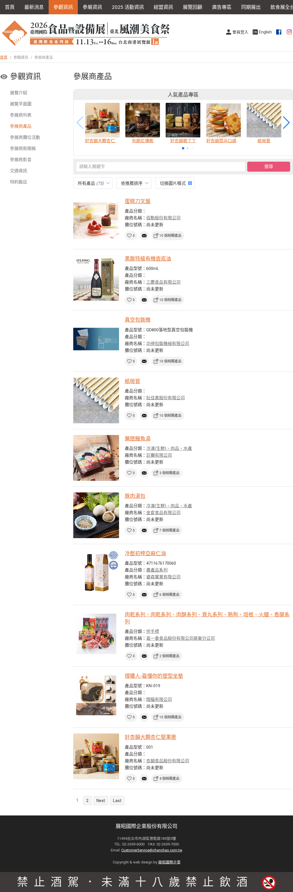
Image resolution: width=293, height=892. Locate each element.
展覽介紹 (18, 92)
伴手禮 (152, 631)
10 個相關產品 (170, 236)
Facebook (279, 32)
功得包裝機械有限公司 (167, 343)
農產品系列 (157, 570)
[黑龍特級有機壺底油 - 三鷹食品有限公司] (96, 278)
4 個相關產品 (169, 779)
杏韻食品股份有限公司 (167, 760)
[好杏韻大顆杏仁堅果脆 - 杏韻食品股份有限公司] (96, 756)
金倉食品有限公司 (163, 512)
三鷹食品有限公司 (163, 282)
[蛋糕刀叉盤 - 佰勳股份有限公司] (96, 220)
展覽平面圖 (20, 104)
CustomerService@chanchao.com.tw (151, 850)
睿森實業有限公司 (163, 577)
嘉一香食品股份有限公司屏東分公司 (180, 638)
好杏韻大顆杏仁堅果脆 (150, 737)
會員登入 (240, 32)
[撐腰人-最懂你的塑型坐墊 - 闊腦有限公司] (96, 695)
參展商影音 (20, 159)
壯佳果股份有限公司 (165, 397)
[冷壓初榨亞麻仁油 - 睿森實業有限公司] (96, 573)
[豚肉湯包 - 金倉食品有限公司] (96, 515)
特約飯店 (18, 182)
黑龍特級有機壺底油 (148, 259)
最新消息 (34, 7)
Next (100, 800)
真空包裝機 (138, 320)
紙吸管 (132, 381)
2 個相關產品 (169, 656)
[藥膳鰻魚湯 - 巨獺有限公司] (96, 458)
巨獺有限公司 (159, 455)
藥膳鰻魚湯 (138, 439)
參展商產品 (20, 126)
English (265, 32)
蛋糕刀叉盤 (138, 201)
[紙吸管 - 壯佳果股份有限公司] (96, 400)
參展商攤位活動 (25, 137)
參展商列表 (20, 115)
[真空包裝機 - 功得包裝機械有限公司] (96, 339)
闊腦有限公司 (159, 699)
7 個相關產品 (169, 530)
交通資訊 (18, 170)
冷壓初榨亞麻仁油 (145, 553)
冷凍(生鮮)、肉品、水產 (169, 448)
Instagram (290, 32)
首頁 (10, 7)
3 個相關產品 (169, 473)
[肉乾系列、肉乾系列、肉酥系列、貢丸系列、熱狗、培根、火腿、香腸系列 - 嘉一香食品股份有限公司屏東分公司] (96, 634)
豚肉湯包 (135, 496)
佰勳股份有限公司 (163, 218)
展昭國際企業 (169, 862)
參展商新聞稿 (23, 148)
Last (117, 800)
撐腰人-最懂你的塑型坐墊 (154, 676)
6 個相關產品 (169, 595)
